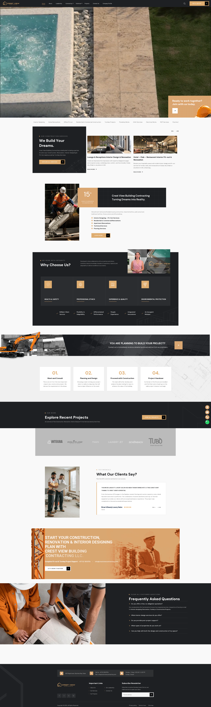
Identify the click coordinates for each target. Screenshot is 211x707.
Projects (87, 3)
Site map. (151, 705)
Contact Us (96, 3)
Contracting (69, 3)
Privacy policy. (133, 705)
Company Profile (107, 3)
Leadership (59, 3)
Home (43, 3)
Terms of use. (142, 705)
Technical (78, 3)
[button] (173, 131)
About (50, 3)
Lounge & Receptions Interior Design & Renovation (155, 157)
